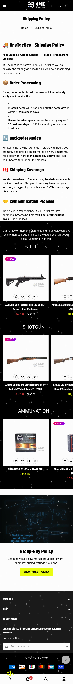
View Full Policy (36, 571)
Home (24, 27)
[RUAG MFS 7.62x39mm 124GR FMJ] (26, 442)
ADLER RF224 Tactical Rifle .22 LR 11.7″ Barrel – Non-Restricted (25, 307)
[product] (9, 679)
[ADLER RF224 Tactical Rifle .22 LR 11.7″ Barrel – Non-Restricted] (26, 278)
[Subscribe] (66, 646)
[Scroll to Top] (66, 666)
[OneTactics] (36, 5)
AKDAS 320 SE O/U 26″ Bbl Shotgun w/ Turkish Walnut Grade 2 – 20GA (25, 387)
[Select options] (16, 297)
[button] (66, 5)
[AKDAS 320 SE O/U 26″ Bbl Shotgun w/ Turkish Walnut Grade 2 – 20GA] (26, 358)
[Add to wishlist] (22, 297)
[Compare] (28, 297)
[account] (64, 679)
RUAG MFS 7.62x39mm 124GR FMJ (25, 469)
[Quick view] (35, 297)
